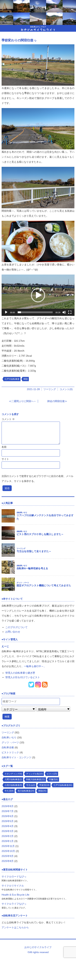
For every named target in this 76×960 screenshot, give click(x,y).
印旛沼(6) (53, 779)
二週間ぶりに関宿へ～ (23, 401)
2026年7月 (8, 811)
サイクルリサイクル (13, 885)
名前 (4, 446)
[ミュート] (64, 312)
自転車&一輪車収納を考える (32, 568)
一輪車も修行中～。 (35, 666)
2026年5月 (8, 821)
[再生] (6, 312)
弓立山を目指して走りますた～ (34, 551)
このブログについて (16, 627)
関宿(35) (42, 791)
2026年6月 (8, 816)
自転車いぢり (22, 512)
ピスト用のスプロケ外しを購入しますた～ (40, 534)
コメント (8, 419)
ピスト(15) (52, 774)
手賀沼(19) (44, 785)
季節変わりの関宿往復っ (19, 40)
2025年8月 (8, 861)
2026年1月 (8, 841)
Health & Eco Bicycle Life (15, 894)
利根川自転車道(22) (35, 779)
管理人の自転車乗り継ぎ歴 (20, 672)
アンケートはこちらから (15, 927)
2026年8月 (8, 806)
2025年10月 (8, 851)
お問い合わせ (12, 631)
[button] (38, 295)
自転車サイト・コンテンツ (16, 757)
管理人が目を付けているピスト (22, 677)
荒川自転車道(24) (26, 791)
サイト (5, 459)
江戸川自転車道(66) (63, 785)
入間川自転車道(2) (13, 779)
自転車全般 (8, 747)
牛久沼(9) (9, 791)
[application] (38, 295)
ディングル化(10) (34, 774)
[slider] (35, 312)
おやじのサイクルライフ (38, 29)
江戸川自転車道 (12, 379)
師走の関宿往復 (56, 401)
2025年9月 (8, 856)
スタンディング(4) (13, 774)
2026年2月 (8, 836)
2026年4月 (8, 826)
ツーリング (49, 389)
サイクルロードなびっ (14, 876)
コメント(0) (66, 389)
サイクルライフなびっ (14, 903)
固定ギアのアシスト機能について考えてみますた (44, 585)
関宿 (26, 379)
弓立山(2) (30, 785)
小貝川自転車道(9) (13, 785)
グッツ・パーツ (23, 583)
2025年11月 (8, 846)
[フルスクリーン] (70, 312)
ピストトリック (10, 752)
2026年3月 (8, 831)
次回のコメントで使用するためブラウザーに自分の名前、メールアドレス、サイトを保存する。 (37, 478)
